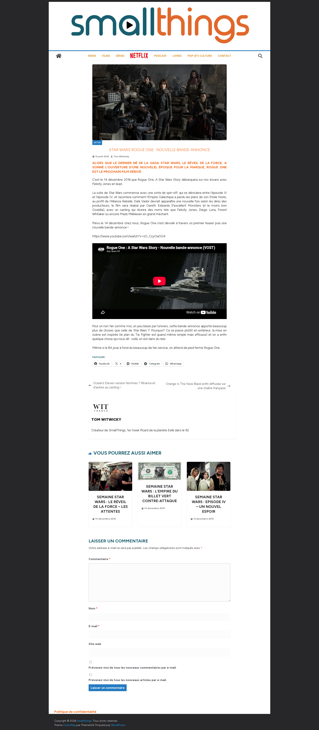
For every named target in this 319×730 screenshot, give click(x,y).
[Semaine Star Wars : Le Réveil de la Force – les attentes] (110, 464)
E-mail (94, 626)
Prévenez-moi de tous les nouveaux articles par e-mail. (128, 680)
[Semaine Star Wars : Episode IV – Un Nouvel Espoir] (208, 464)
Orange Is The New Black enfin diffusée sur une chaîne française (196, 386)
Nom (93, 608)
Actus (97, 142)
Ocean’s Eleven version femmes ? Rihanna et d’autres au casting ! (124, 385)
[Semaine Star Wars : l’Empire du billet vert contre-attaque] (159, 464)
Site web (95, 644)
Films (106, 56)
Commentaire (99, 559)
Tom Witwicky (121, 156)
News (92, 56)
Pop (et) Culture (200, 56)
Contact (224, 56)
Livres (177, 56)
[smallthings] (58, 55)
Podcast (160, 56)
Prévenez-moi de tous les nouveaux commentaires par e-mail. (132, 667)
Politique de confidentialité (75, 712)
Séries (120, 56)
